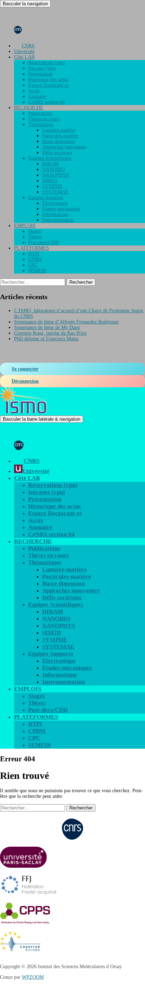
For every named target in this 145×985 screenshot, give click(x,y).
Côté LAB (24, 57)
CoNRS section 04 (46, 102)
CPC (32, 265)
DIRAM (50, 163)
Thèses (35, 236)
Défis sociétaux (57, 152)
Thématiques (40, 124)
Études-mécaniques (61, 208)
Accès (34, 90)
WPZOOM (33, 977)
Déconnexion (25, 381)
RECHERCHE (28, 107)
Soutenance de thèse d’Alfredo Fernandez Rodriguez (66, 321)
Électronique (55, 203)
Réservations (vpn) (46, 62)
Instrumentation (58, 220)
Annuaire (37, 96)
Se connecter (25, 369)
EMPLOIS (25, 225)
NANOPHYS (55, 175)
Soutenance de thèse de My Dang (47, 327)
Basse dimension (58, 141)
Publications (40, 113)
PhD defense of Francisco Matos (46, 338)
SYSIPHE (52, 186)
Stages (34, 231)
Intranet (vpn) (42, 68)
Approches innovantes (64, 147)
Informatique (55, 214)
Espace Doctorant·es (48, 85)
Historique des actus (48, 79)
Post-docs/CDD (43, 242)
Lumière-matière (59, 130)
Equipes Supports (45, 197)
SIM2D (49, 180)
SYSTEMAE (55, 192)
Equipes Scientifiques (49, 158)
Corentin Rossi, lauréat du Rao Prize (50, 333)
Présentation (40, 74)
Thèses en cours (43, 119)
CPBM (35, 259)
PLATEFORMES (31, 248)
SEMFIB (37, 270)
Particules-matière (60, 135)
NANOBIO (53, 169)
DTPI (33, 253)
